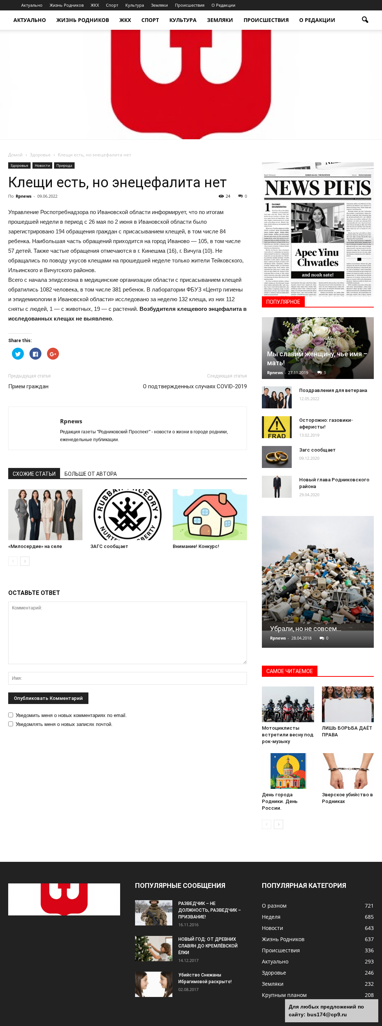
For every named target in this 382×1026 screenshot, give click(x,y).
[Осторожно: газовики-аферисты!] (277, 427)
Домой (15, 155)
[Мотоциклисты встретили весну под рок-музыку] (288, 704)
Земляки (159, 5)
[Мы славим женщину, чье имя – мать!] (318, 348)
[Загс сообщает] (277, 457)
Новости (42, 165)
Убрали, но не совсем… (305, 629)
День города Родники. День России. (280, 801)
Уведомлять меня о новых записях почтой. (64, 724)
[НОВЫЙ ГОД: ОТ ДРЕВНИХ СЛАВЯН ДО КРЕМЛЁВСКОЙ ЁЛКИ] (153, 949)
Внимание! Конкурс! (196, 546)
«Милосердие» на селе (35, 546)
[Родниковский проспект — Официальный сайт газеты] (191, 84)
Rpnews (23, 196)
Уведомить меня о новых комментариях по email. (71, 715)
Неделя (271, 916)
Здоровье (19, 165)
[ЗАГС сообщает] (127, 514)
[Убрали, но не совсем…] (318, 573)
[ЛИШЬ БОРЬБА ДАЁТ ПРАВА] (348, 704)
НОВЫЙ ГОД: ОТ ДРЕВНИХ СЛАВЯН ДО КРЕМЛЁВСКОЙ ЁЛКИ (208, 946)
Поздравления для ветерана (333, 390)
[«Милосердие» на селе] (45, 514)
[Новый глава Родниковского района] (277, 487)
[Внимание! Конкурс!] (210, 514)
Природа (64, 165)
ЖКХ (95, 5)
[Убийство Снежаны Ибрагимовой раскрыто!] (153, 984)
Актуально (32, 5)
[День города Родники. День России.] (288, 771)
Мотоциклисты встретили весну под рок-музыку (287, 734)
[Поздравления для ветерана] (277, 397)
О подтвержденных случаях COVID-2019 (195, 386)
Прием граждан (28, 386)
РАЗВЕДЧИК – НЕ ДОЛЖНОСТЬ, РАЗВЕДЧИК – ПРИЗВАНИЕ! (209, 910)
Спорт (112, 5)
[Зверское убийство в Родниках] (348, 771)
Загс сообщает (317, 450)
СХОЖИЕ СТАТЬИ (34, 474)
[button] (365, 20)
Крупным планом (284, 994)
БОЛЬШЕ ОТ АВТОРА (91, 474)
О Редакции (223, 5)
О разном (274, 905)
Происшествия (189, 5)
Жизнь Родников (67, 5)
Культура (134, 5)
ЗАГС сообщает (109, 546)
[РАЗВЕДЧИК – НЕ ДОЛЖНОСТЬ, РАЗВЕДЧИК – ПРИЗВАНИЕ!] (153, 913)
